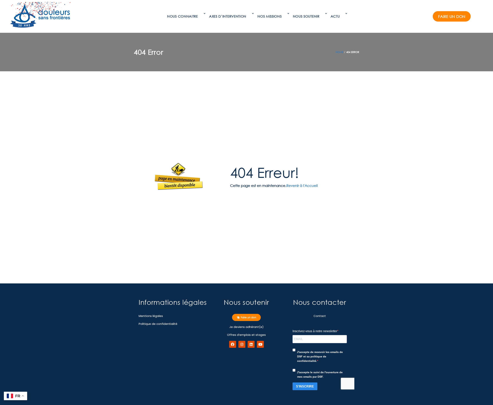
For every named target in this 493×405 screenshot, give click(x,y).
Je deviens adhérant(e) (246, 327)
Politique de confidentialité (158, 324)
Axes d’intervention (227, 16)
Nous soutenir (306, 16)
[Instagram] (241, 344)
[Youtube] (260, 344)
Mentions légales (151, 316)
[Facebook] (232, 344)
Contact (320, 316)
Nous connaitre (182, 16)
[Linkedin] (251, 344)
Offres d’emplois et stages (246, 335)
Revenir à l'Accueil (302, 185)
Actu (335, 16)
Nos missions (269, 16)
